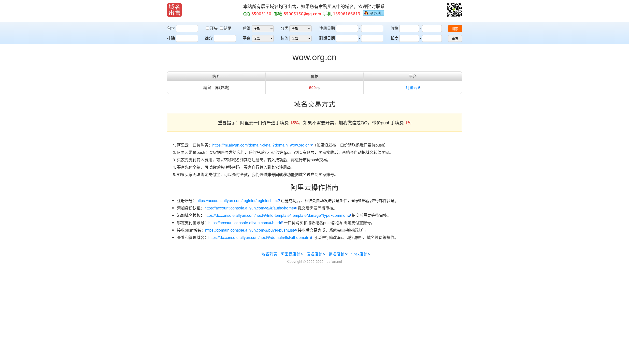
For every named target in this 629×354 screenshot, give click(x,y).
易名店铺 (336, 254)
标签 (284, 38)
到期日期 (327, 38)
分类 (284, 28)
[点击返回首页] (174, 9)
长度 (394, 38)
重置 (455, 39)
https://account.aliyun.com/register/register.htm (237, 200)
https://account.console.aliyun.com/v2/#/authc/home (249, 208)
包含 (171, 28)
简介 (209, 38)
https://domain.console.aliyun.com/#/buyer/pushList (249, 230)
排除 (171, 38)
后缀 (247, 28)
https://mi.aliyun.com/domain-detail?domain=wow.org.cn (261, 145)
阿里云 (411, 87)
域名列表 (269, 254)
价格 (394, 28)
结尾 (227, 28)
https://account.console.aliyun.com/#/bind (244, 222)
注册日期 (327, 28)
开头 (214, 28)
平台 (247, 38)
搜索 (455, 29)
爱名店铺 (314, 254)
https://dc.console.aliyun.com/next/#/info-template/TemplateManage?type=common (276, 215)
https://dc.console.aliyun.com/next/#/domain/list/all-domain (258, 237)
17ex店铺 (359, 254)
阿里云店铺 (290, 254)
